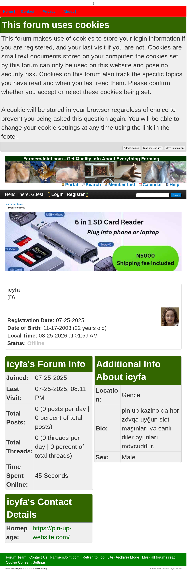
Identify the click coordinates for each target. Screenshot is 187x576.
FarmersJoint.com (14, 204)
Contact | (29, 11)
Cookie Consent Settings (26, 562)
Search (93, 184)
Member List (121, 184)
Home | (9, 11)
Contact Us (38, 557)
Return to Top (93, 557)
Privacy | (50, 11)
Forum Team (16, 557)
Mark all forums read (159, 557)
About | (69, 11)
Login (57, 194)
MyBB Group (41, 568)
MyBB (19, 568)
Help (174, 184)
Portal (71, 184)
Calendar (152, 184)
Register (76, 194)
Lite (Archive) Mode (123, 557)
